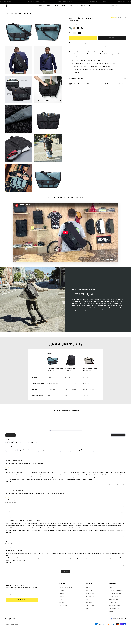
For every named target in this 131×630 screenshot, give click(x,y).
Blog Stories (89, 590)
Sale (90, 5)
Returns (61, 593)
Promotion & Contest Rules (116, 590)
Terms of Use (112, 602)
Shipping (61, 590)
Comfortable (34, 450)
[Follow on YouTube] (14, 619)
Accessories (73, 5)
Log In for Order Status (65, 587)
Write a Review (120, 435)
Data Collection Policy (115, 593)
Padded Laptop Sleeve (78, 450)
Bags (56, 5)
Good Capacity (11, 450)
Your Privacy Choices (114, 599)
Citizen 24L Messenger (55, 368)
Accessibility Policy (114, 608)
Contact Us (62, 602)
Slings (63, 5)
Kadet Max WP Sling (90, 368)
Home (6, 13)
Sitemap (111, 611)
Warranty (61, 596)
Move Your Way (90, 593)
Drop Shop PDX (90, 596)
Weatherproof (56, 450)
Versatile (90, 450)
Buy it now (112, 38)
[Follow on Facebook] (6, 619)
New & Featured (45, 5)
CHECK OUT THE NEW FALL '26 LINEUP (10, 1)
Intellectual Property (114, 605)
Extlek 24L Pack (70, 368)
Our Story (88, 587)
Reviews (111, 587)
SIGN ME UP (21, 599)
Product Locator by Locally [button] (77, 43)
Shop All (13, 13)
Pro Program (89, 602)
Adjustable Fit (23, 450)
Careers (88, 608)
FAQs (60, 599)
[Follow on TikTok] (17, 619)
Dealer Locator (63, 605)
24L (79, 33)
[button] (118, 18)
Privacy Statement (114, 596)
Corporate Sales (90, 605)
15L (75, 33)
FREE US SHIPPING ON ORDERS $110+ (41, 1)
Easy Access (45, 450)
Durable (65, 450)
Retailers (88, 599)
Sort (112, 456)
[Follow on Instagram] (10, 619)
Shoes (83, 5)
